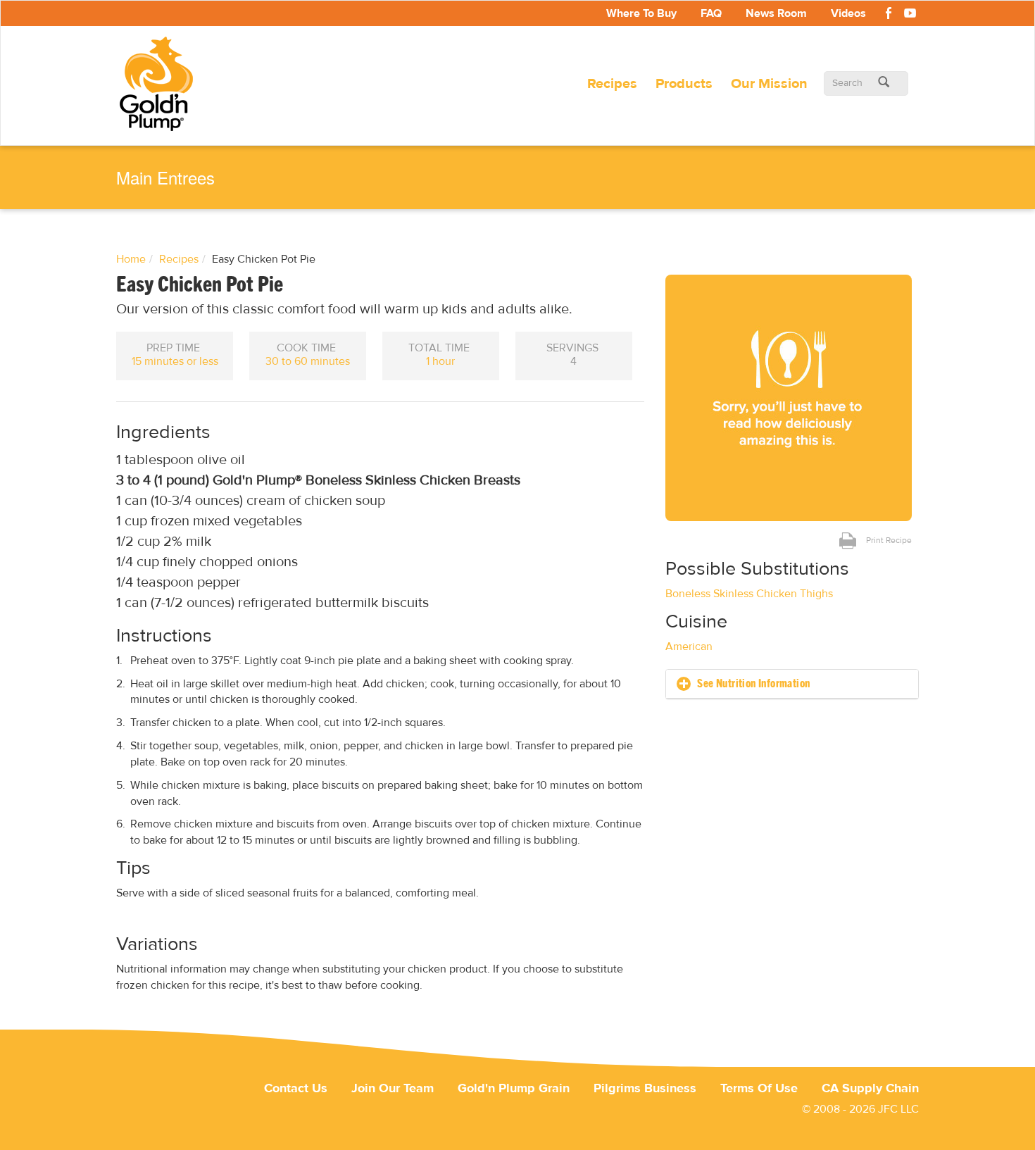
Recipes (612, 83)
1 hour (440, 361)
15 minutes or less (175, 361)
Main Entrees (165, 177)
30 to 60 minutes (307, 361)
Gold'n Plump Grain (514, 1088)
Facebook (888, 15)
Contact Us (295, 1088)
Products (684, 83)
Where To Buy (641, 13)
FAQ (711, 13)
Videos (848, 13)
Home (131, 259)
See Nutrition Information (752, 683)
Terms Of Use (759, 1088)
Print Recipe (889, 540)
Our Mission (769, 83)
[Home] (161, 84)
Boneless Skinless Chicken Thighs (749, 594)
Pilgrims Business (645, 1088)
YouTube (910, 15)
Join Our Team (392, 1088)
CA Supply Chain (870, 1088)
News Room (776, 13)
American (689, 646)
